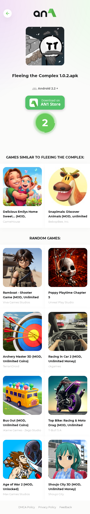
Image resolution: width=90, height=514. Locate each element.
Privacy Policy (47, 507)
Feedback (65, 507)
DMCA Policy (26, 507)
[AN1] (45, 13)
